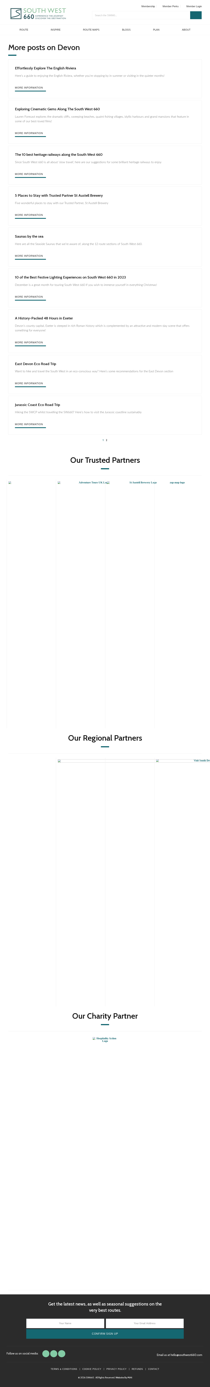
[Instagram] (61, 1353)
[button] (30, 88)
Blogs (126, 29)
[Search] (196, 15)
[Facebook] (45, 1353)
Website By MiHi (124, 1377)
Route (24, 29)
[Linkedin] (53, 1353)
